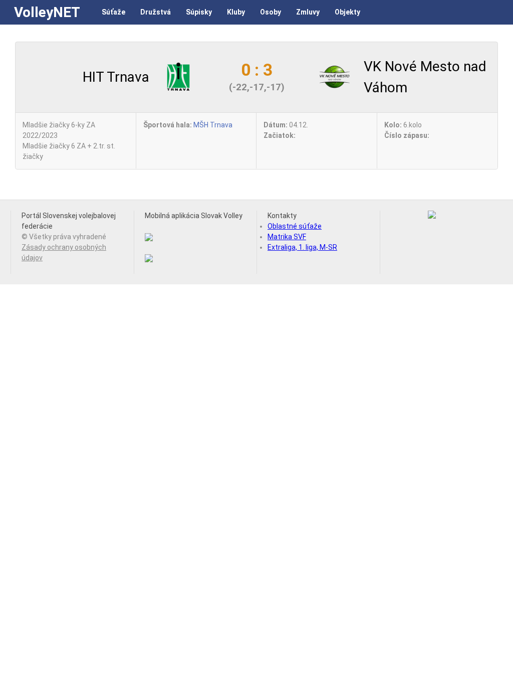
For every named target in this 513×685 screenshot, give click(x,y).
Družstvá (155, 12)
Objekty (347, 12)
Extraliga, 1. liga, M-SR (302, 247)
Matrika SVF (287, 237)
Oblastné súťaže (295, 226)
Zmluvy (308, 12)
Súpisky (199, 12)
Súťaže (113, 12)
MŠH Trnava (212, 125)
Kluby (236, 12)
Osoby (270, 12)
